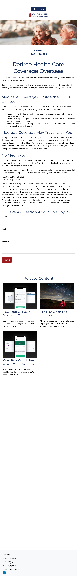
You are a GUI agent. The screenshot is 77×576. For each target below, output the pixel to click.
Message (5, 241)
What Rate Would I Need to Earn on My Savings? (19, 362)
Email (4, 229)
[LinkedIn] (4, 572)
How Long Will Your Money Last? (16, 313)
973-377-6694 (12, 558)
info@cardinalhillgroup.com (11, 569)
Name (4, 216)
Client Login (40, 9)
